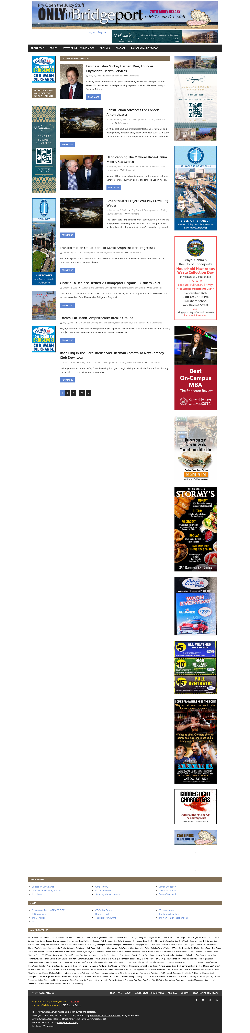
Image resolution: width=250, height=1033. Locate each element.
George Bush (144, 955)
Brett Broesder (66, 945)
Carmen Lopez (211, 945)
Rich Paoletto (86, 976)
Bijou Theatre (148, 941)
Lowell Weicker (41, 969)
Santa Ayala (139, 976)
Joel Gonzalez (63, 962)
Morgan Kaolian (108, 973)
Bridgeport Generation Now (124, 945)
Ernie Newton (58, 955)
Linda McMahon (202, 966)
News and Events (114, 75)
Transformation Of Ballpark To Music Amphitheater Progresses (107, 248)
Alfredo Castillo (80, 937)
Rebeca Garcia (61, 976)
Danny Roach (206, 948)
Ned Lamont (145, 973)
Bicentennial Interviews (144, 48)
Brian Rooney (90, 945)
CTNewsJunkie (39, 914)
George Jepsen (156, 955)
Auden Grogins (192, 937)
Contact (120, 48)
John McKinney (158, 962)
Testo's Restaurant (116, 980)
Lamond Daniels (146, 966)
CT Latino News (166, 910)
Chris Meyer (101, 948)
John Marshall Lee (145, 962)
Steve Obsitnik (63, 980)
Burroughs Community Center (163, 945)
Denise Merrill (98, 952)
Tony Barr (180, 980)
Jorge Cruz (55, 966)
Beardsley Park (98, 941)
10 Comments (156, 322)
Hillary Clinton (61, 959)
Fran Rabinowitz (86, 955)
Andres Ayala (133, 937)
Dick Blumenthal (103, 890)
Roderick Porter (109, 976)
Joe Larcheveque (50, 962)
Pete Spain (186, 973)
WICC (34, 921)
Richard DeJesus (74, 976)
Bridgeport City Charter (43, 886)
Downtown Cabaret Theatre (183, 952)
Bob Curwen (208, 941)
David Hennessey (45, 952)
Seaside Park (183, 976)
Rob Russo (97, 976)
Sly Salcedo (215, 976)
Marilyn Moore (150, 969)
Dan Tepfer (216, 948)
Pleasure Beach (208, 973)
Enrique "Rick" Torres (44, 955)
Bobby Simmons (196, 941)
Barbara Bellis (33, 941)
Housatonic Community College (80, 959)
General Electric (131, 955)
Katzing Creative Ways (67, 1022)
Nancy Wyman (133, 973)
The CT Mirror (38, 917)
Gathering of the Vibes (102, 955)
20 (82, 393)
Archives (105, 48)
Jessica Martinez (170, 959)
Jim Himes (37, 894)
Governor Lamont (167, 890)
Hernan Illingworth (35, 959)
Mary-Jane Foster (197, 969)
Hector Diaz (211, 955)
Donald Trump (165, 952)
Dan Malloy (195, 948)
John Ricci (189, 962)
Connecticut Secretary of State (46, 890)
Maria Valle (118, 969)
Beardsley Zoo (111, 941)
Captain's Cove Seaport (186, 945)
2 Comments (154, 362)
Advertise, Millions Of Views (78, 48)
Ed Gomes (208, 952)
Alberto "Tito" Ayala (65, 937)
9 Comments (133, 213)
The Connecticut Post (169, 914)
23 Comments (129, 170)
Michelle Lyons (71, 973)
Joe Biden (209, 959)
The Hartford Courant (105, 917)
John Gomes (119, 962)
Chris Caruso (81, 948)
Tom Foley (147, 980)
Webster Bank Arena (58, 984)
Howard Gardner (100, 959)
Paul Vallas (177, 973)
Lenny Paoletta (159, 966)
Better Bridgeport (124, 941)
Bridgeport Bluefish (104, 945)
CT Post (175, 948)
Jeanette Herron (148, 959)
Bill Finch (158, 941)
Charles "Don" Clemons (37, 948)
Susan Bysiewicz (101, 980)
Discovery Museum (139, 952)
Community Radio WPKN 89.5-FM (48, 910)
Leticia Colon (171, 966)
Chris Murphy (101, 886)
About (53, 48)
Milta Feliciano (83, 973)
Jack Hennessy (123, 959)
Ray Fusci (36, 1026)
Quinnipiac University (36, 976)
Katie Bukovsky (66, 966)
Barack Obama (213, 937)
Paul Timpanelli (166, 973)
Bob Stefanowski (52, 945)
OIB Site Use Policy (72, 1005)
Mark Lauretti (185, 969)
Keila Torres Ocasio (80, 966)
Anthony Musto (167, 937)
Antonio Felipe (179, 937)
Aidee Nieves (44, 937)
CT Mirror (167, 948)
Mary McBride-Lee (212, 969)
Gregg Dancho (168, 955)
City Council (137, 210)
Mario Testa (161, 969)
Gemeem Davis (118, 955)
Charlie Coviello (53, 948)
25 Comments (134, 252)
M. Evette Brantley (68, 969)
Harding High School (183, 955)
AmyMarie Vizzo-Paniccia (106, 937)
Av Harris (202, 937)
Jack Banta (112, 959)
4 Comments (133, 75)
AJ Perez (53, 937)
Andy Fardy (143, 937)
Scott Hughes (172, 976)
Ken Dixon (94, 966)
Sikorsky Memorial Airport (200, 976)
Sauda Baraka (150, 976)
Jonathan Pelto (45, 966)
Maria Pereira (108, 969)
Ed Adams (198, 952)
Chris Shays (134, 948)
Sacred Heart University (125, 976)
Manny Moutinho (82, 969)
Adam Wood (33, 937)
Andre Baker (122, 937)
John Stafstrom (212, 962)
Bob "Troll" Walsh (181, 941)
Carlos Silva (200, 945)
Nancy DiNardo (121, 973)
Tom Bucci (138, 980)
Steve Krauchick (50, 980)
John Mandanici (131, 962)
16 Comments (156, 287)
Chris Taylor (144, 948)
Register (102, 32)
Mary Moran (32, 973)
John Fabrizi (108, 962)
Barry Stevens (72, 941)
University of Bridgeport (194, 980)
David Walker (69, 952)
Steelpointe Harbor (35, 980)
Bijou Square (137, 941)
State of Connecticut (169, 894)
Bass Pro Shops (85, 941)
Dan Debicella (184, 948)
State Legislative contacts (107, 894)
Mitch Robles (95, 973)
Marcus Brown (96, 969)
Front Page (37, 48)
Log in (91, 32)
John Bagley (98, 962)
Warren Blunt (44, 984)
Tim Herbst (129, 980)
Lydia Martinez (53, 969)
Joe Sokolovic (87, 962)
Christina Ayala (156, 948)
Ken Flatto (103, 966)
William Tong (78, 984)
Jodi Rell (201, 959)
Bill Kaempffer (168, 941)
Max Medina (43, 973)
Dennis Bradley (111, 952)
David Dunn (32, 952)
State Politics (138, 322)
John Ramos (180, 962)
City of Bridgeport (167, 886)
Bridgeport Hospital (143, 945)
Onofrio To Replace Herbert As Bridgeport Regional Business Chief (110, 283)
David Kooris (58, 952)
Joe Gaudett (38, 962)
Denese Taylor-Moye (84, 952)
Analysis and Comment (137, 166)
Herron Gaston (49, 959)
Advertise (75, 1001)
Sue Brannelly (89, 980)
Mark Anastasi (173, 969)
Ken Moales (112, 966)
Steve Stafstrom (76, 980)
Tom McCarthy (158, 980)
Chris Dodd (91, 948)
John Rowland (199, 962)
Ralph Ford (50, 976)
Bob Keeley (40, 945)
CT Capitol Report (104, 910)
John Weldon (33, 966)
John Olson (170, 962)
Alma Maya (91, 937)
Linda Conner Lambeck (186, 966)
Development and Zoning (143, 119)
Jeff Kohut (159, 959)
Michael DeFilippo (56, 973)
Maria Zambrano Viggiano (134, 969)
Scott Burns (161, 976)
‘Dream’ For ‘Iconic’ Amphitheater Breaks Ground (96, 318)
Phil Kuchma (196, 973)
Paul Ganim (155, 973)
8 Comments (123, 123)
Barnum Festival (46, 941)
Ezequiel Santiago (72, 955)
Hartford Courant (199, 955)
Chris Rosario (124, 948)
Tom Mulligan (170, 980)
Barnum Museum (59, 941)
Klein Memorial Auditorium (128, 966)
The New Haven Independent (173, 917)
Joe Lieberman (75, 962)
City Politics (154, 166)
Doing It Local (102, 914)
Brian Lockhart (78, 945)
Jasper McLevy (135, 959)
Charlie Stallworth (68, 948)
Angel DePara (154, 937)
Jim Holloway (192, 959)
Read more (93, 97)
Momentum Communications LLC (105, 1015)
